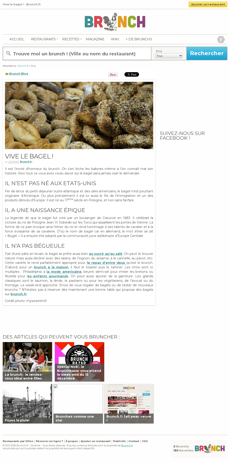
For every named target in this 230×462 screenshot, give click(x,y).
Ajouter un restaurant (208, 4)
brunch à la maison (51, 267)
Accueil (16, 39)
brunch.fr (19, 294)
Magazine (95, 39)
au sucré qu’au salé (105, 254)
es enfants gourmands (48, 276)
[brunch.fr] (115, 21)
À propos (72, 441)
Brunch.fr (26, 161)
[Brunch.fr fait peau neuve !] (129, 403)
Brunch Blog (18, 73)
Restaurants (43, 39)
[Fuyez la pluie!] (27, 403)
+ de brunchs (139, 39)
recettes (70, 39)
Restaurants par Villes (18, 441)
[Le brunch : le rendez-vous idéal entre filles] (27, 361)
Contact (133, 441)
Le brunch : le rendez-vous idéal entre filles (24, 376)
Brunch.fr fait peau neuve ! (128, 418)
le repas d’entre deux (106, 263)
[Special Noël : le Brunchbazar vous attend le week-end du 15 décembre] (79, 361)
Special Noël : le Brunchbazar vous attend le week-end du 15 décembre (79, 372)
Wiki (115, 39)
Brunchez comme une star (75, 418)
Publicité (119, 441)
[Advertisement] (81, 319)
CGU (145, 441)
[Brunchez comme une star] (78, 403)
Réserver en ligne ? (49, 441)
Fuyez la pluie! (17, 420)
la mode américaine (63, 272)
